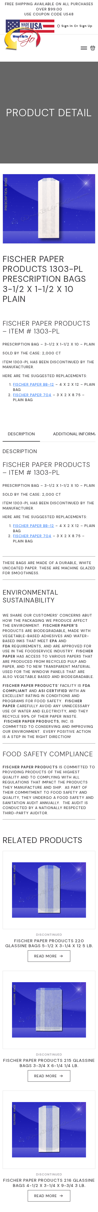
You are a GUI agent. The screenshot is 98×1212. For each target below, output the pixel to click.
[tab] (21, 434)
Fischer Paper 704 (32, 395)
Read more (45, 956)
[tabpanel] (49, 634)
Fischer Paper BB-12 (33, 384)
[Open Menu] (84, 48)
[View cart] (92, 48)
